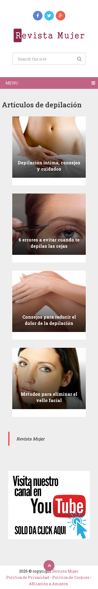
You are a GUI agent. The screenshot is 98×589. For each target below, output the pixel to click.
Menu (12, 83)
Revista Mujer (65, 571)
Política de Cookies (70, 577)
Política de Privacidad (27, 577)
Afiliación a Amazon (48, 583)
